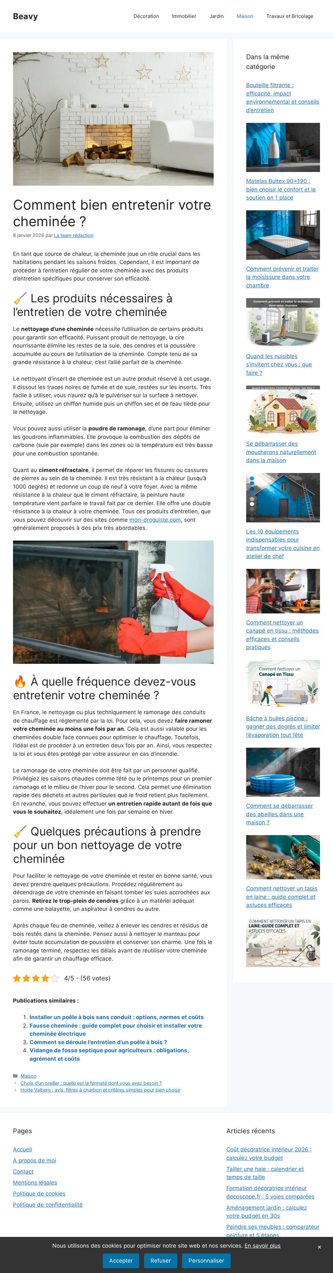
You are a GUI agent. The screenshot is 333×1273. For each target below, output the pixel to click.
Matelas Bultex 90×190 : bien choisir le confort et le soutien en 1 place (281, 189)
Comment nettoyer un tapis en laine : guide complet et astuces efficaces (281, 896)
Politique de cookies (39, 1193)
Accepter (121, 1260)
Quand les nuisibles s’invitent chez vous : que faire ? (279, 364)
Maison (245, 16)
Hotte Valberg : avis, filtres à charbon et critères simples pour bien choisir (100, 1090)
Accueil (22, 1149)
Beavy (25, 16)
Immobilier (184, 16)
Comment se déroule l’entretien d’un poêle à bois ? (98, 1042)
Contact (23, 1171)
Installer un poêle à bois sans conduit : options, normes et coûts (117, 1017)
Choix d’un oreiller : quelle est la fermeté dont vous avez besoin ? (91, 1083)
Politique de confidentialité (48, 1204)
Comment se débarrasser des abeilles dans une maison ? (279, 814)
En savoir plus (263, 1245)
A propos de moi (34, 1160)
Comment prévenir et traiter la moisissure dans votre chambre (282, 277)
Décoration (146, 16)
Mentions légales (35, 1182)
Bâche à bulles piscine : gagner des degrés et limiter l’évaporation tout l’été (283, 726)
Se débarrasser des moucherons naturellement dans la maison (281, 452)
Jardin (216, 16)
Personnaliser (206, 1260)
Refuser (161, 1260)
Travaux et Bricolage (289, 16)
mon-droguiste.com (155, 520)
